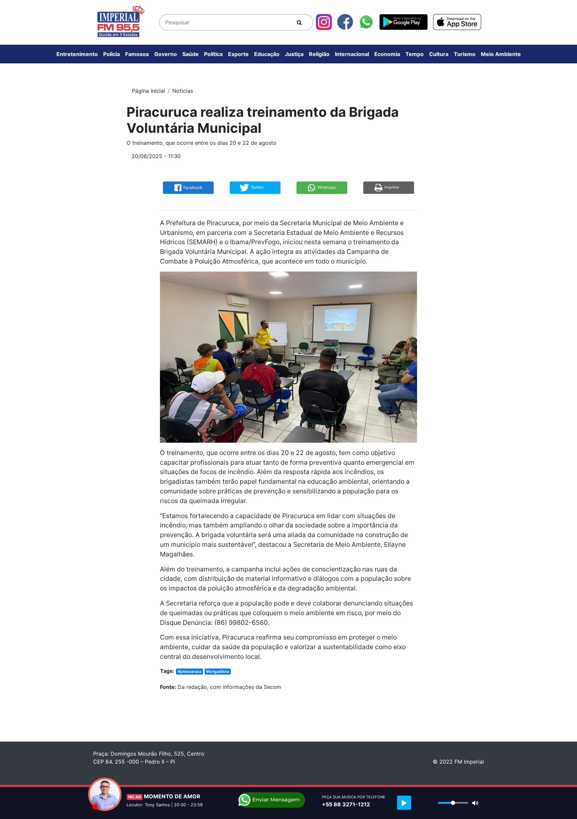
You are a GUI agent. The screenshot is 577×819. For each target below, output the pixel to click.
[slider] (453, 803)
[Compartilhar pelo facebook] (188, 187)
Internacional (352, 54)
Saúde (190, 54)
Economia (387, 54)
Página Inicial (148, 90)
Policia (111, 54)
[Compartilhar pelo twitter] (255, 187)
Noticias (182, 90)
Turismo (464, 54)
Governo (165, 54)
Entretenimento (77, 54)
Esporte (238, 54)
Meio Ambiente (501, 54)
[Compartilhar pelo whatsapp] (322, 187)
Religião (319, 54)
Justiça (294, 54)
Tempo (414, 54)
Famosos (137, 54)
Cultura (438, 54)
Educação (266, 54)
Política (213, 54)
